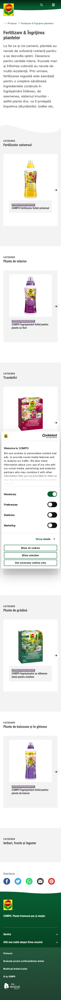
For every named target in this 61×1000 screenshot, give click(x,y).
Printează (7, 954)
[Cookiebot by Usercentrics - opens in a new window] (43, 436)
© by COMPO (9, 977)
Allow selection (30, 555)
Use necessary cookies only (30, 563)
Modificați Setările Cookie (15, 969)
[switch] (52, 504)
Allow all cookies (30, 548)
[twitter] (18, 881)
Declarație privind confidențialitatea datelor (23, 961)
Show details (43, 538)
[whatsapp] (29, 881)
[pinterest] (51, 881)
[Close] (41, 5)
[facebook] (6, 881)
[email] (40, 881)
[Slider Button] (56, 190)
